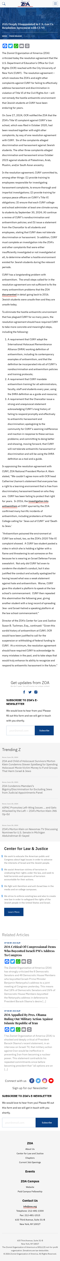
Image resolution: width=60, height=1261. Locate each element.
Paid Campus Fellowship (30, 1191)
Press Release (15, 36)
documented (9, 294)
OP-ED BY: (12, 943)
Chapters (30, 1157)
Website (30, 1187)
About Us (30, 1149)
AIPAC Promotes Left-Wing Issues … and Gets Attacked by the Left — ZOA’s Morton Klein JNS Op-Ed (29, 811)
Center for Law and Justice (30, 1153)
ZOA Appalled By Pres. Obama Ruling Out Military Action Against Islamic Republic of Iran (28, 1019)
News (4, 36)
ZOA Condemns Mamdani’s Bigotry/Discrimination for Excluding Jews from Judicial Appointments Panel (27, 789)
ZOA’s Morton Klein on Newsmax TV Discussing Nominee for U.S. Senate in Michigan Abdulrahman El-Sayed (30, 832)
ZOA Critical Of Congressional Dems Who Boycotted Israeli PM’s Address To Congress (30, 951)
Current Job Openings (30, 1162)
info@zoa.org (30, 1206)
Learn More (14, 912)
